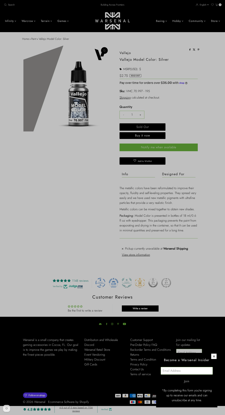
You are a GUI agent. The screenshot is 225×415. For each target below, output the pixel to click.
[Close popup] (214, 356)
